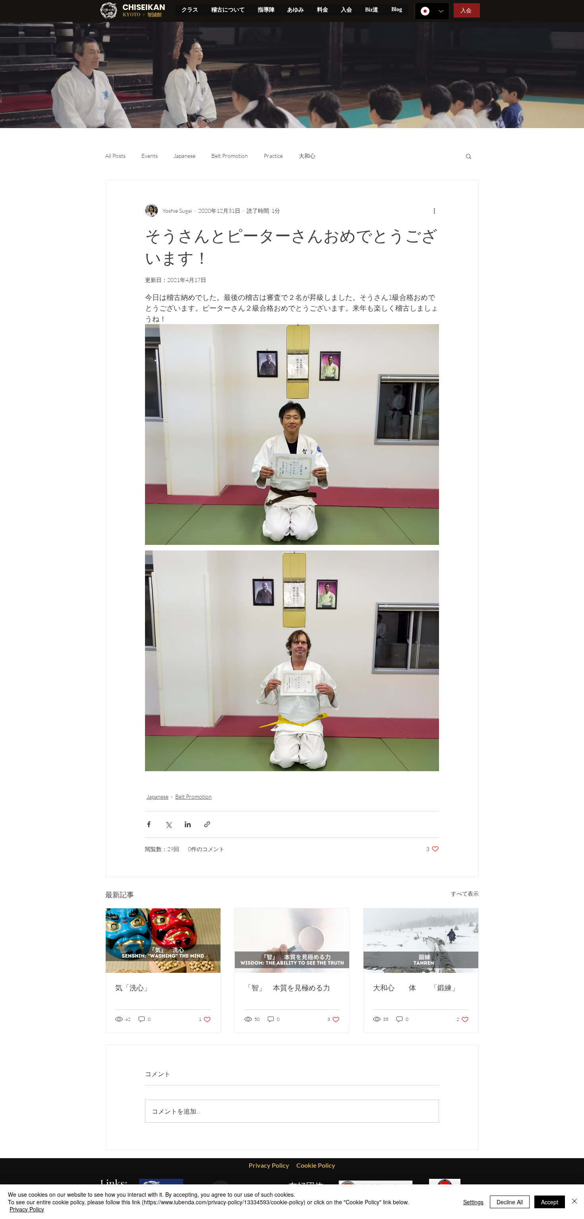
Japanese (184, 155)
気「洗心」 (133, 987)
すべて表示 (465, 893)
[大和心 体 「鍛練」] (421, 940)
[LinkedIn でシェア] (187, 824)
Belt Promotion (229, 155)
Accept (549, 1202)
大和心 (307, 155)
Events (149, 155)
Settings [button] (473, 1202)
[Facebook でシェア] (149, 824)
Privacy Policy (27, 1209)
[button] (468, 156)
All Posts (115, 155)
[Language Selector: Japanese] (432, 11)
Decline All (510, 1202)
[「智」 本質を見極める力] (292, 940)
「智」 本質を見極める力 (287, 987)
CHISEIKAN (143, 7)
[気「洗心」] (163, 940)
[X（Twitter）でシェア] (168, 824)
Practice (273, 155)
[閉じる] (574, 1202)
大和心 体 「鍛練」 (416, 987)
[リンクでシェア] (207, 824)
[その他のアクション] (434, 210)
